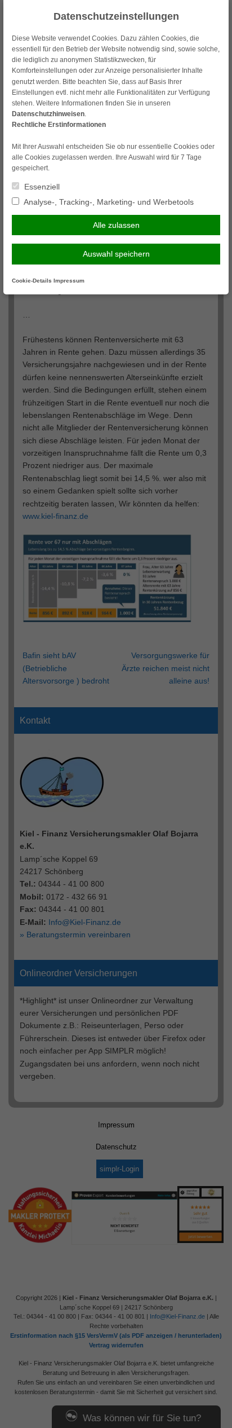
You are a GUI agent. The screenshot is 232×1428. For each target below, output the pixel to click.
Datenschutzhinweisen (48, 114)
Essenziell (41, 186)
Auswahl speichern (116, 253)
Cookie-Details (32, 280)
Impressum (68, 280)
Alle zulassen (116, 225)
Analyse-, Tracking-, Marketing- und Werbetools (108, 201)
